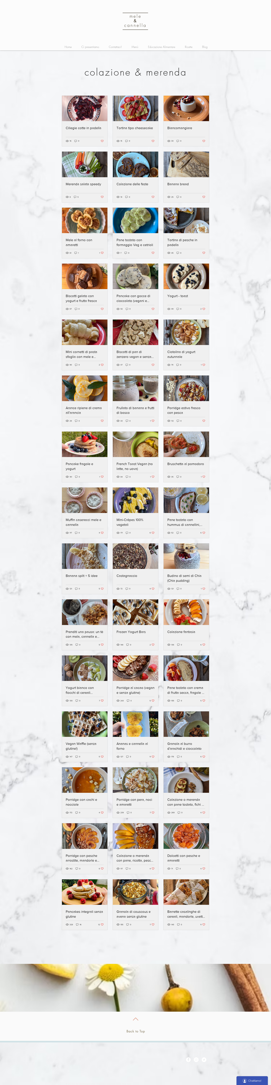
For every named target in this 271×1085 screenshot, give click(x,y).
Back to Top (136, 1031)
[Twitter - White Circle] (204, 1059)
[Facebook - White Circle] (188, 1059)
